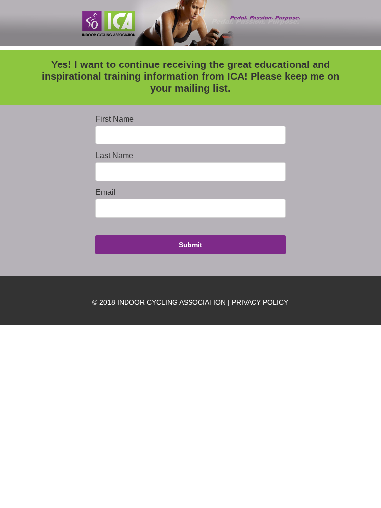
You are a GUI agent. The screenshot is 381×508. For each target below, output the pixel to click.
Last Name (114, 156)
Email (105, 192)
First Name (114, 119)
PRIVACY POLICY (260, 302)
